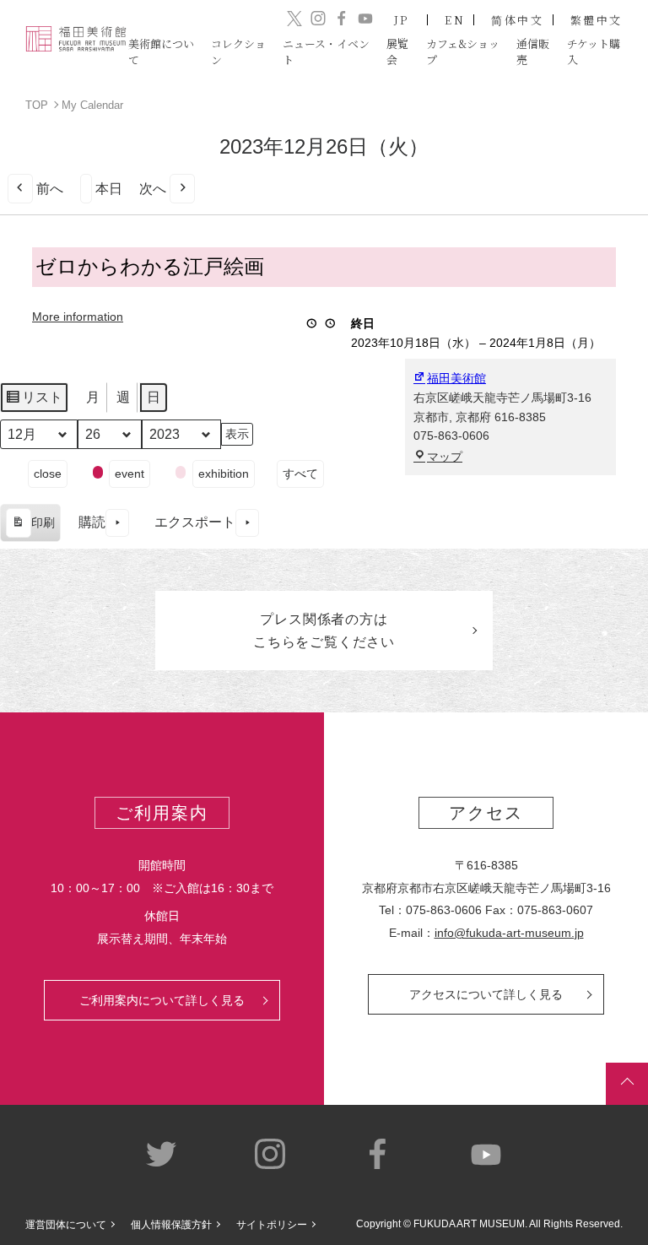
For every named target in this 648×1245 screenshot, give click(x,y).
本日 (108, 188)
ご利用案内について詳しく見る (162, 1000)
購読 (91, 522)
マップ (444, 456)
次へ (152, 188)
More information (77, 316)
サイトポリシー (271, 1225)
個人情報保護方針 (171, 1225)
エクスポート (194, 522)
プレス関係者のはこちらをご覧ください (324, 630)
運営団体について (65, 1225)
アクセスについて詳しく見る (486, 994)
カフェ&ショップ (463, 51)
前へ (49, 188)
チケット (593, 51)
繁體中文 (596, 19)
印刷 (30, 529)
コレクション (238, 51)
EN (455, 19)
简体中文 (517, 19)
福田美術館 (456, 378)
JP (402, 19)
